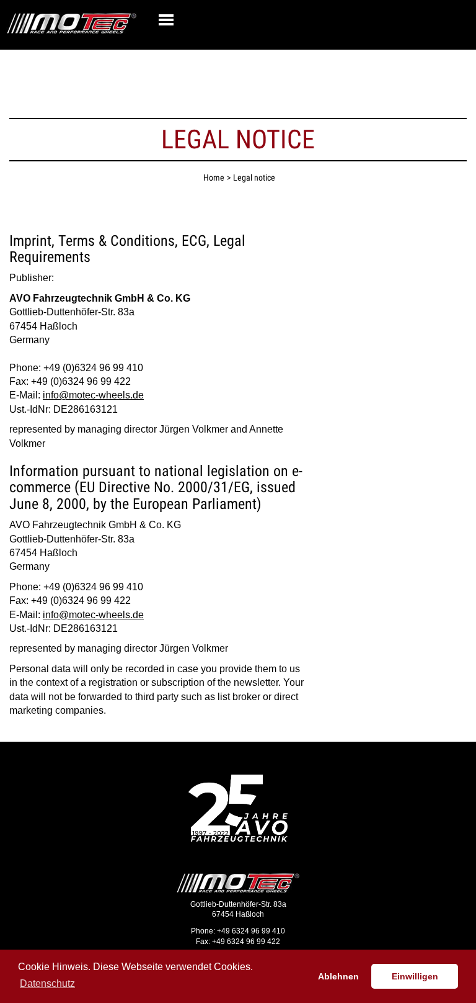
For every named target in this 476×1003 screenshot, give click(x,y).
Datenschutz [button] (47, 983)
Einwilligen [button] (415, 976)
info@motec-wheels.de (93, 395)
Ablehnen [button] (338, 976)
